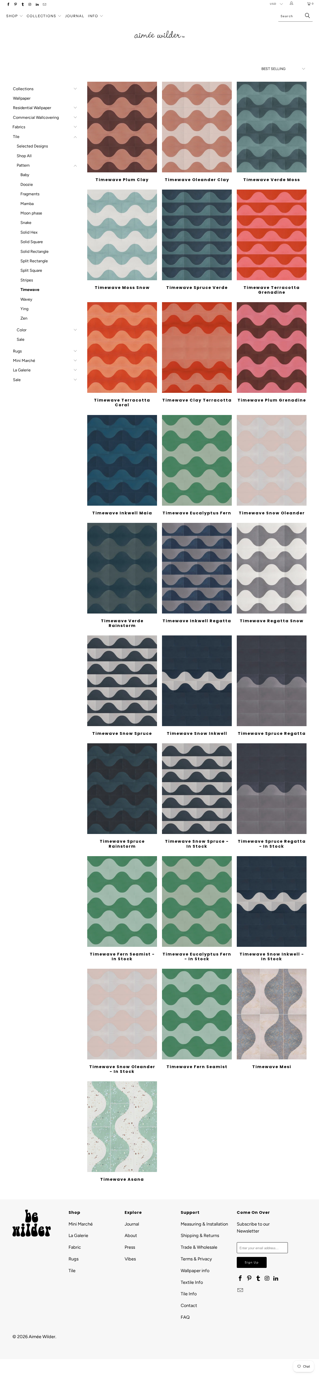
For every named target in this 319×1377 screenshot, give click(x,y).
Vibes (130, 1259)
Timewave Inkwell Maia (122, 460)
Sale (20, 339)
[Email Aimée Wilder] (44, 4)
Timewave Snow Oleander (272, 460)
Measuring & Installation (204, 1224)
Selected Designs (32, 146)
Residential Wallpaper (32, 107)
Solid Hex (29, 232)
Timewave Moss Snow (122, 235)
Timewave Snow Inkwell (197, 680)
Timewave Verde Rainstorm (122, 568)
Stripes (26, 280)
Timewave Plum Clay (122, 127)
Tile (16, 136)
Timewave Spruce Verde (197, 235)
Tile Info (189, 1294)
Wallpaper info (195, 1270)
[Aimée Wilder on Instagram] (30, 4)
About (131, 1235)
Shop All (24, 155)
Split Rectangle (34, 261)
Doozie (26, 184)
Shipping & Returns (200, 1235)
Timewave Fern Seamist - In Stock (122, 901)
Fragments (29, 194)
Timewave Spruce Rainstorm (122, 788)
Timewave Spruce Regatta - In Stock (272, 788)
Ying (24, 308)
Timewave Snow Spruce (122, 680)
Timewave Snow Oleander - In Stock (122, 1014)
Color (21, 330)
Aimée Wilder (42, 1336)
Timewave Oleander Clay (197, 127)
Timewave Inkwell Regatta (197, 568)
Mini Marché (24, 360)
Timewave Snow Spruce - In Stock (197, 788)
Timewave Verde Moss (272, 127)
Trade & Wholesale (199, 1247)
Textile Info (192, 1282)
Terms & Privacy (196, 1259)
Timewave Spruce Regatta (272, 680)
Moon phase (31, 213)
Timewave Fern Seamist (197, 1014)
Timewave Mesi (272, 1014)
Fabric (75, 1247)
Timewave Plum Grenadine (272, 347)
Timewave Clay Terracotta (197, 347)
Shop (12, 16)
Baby (24, 174)
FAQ (185, 1317)
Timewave (29, 289)
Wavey (26, 299)
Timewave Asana (122, 1126)
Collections (42, 16)
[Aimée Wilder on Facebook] (8, 4)
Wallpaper (21, 98)
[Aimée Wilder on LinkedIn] (37, 4)
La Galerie (22, 370)
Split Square (31, 270)
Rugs (17, 351)
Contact (189, 1305)
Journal (74, 16)
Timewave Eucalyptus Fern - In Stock (197, 901)
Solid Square (31, 241)
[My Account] (292, 3)
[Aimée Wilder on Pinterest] (15, 4)
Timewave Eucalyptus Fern (197, 460)
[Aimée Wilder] (159, 28)
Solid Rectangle (34, 251)
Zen (23, 318)
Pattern (23, 165)
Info (93, 16)
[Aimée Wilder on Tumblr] (22, 4)
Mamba (27, 203)
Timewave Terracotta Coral (122, 347)
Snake (25, 222)
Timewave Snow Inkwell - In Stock (272, 901)
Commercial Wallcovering (36, 117)
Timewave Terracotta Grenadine (272, 235)
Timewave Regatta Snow (272, 568)
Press (130, 1247)
